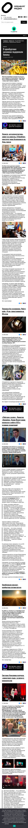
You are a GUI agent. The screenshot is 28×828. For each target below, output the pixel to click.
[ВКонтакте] (19, 121)
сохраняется (20, 446)
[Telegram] (22, 121)
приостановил (6, 338)
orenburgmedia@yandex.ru (10, 19)
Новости (11, 40)
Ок (14, 825)
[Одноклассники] (20, 121)
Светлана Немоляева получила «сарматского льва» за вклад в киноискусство (13, 678)
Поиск (24, 22)
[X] (23, 121)
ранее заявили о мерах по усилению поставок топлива (13, 572)
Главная (5, 40)
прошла (18, 707)
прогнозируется (12, 612)
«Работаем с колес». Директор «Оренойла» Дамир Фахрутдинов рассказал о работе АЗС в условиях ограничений (14, 421)
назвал (15, 285)
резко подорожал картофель (13, 110)
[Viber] (25, 121)
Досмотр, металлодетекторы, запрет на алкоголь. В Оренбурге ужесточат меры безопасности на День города (14, 138)
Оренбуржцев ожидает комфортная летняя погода (11, 586)
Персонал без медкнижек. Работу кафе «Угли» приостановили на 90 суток (14, 311)
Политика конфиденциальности (16, 823)
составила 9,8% (19, 117)
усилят (20, 167)
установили (11, 498)
